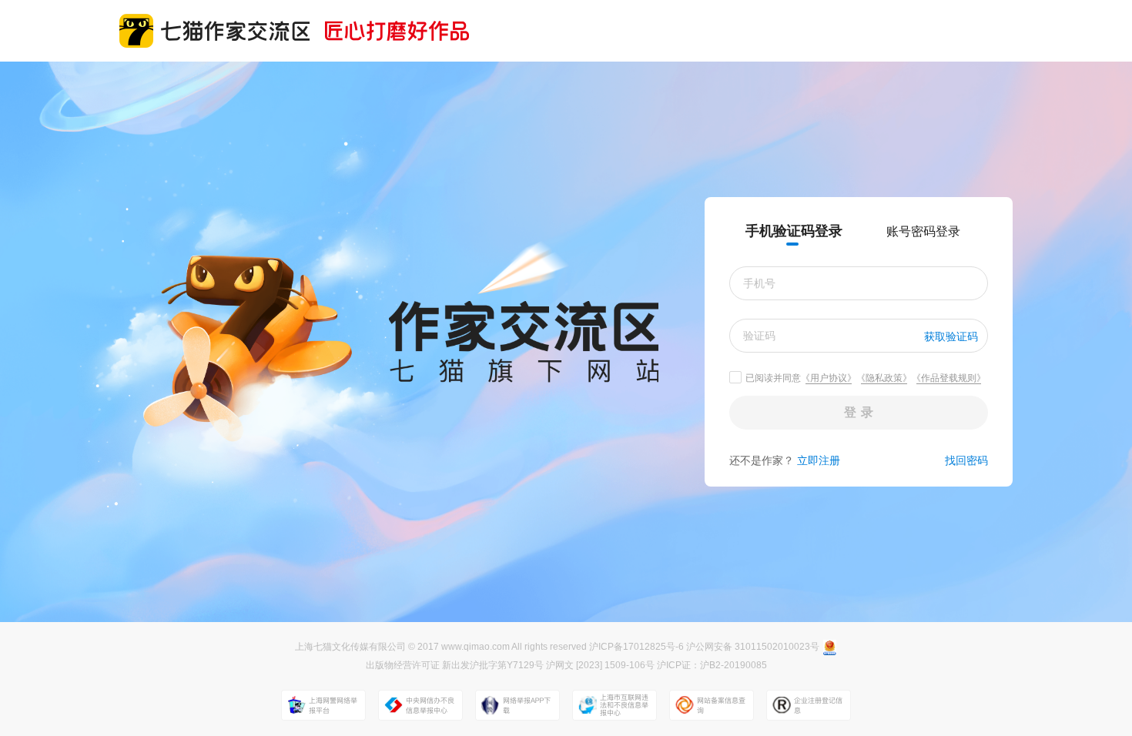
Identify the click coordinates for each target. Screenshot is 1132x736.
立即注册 (818, 460)
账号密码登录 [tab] (923, 231)
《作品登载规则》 (949, 378)
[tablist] (858, 231)
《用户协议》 (828, 378)
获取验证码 (951, 336)
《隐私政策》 (884, 378)
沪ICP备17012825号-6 (637, 646)
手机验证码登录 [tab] (793, 231)
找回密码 (966, 460)
